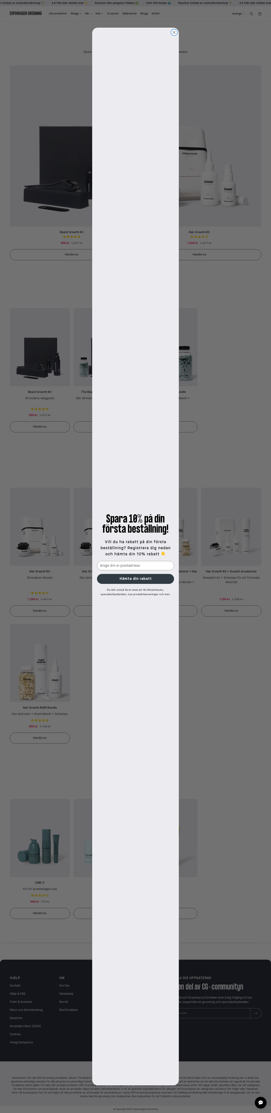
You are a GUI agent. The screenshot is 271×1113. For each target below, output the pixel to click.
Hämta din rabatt (135, 579)
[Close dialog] (174, 32)
